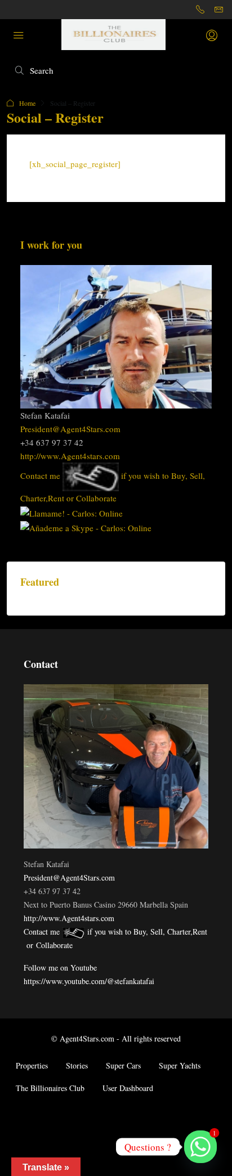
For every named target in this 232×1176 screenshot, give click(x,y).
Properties (32, 1065)
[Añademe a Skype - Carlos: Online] (85, 526)
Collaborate (96, 498)
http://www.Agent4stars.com (70, 455)
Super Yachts (179, 1065)
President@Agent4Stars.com (70, 428)
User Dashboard (127, 1088)
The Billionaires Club (50, 1088)
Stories (77, 1065)
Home (27, 102)
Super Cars (123, 1065)
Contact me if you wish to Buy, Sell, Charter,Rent (115, 931)
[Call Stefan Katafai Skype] (71, 511)
